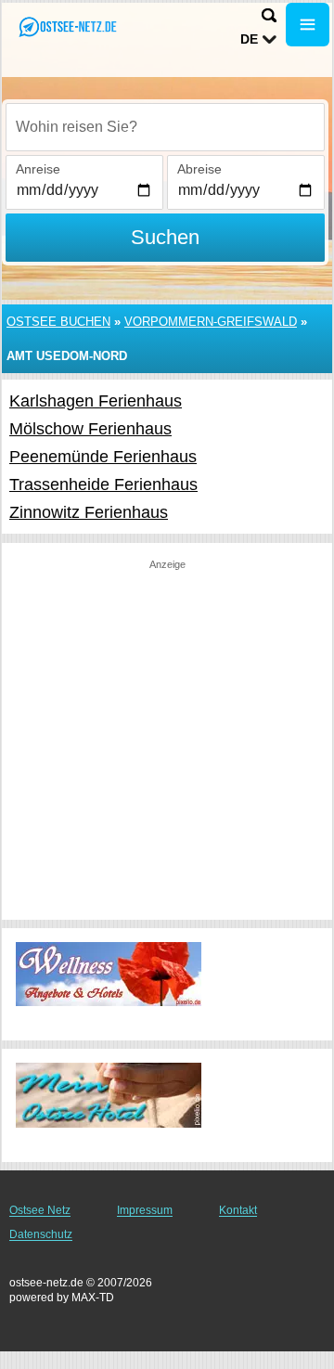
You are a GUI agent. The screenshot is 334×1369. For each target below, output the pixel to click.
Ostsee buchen (58, 322)
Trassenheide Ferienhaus (103, 484)
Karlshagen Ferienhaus (95, 401)
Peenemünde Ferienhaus (103, 456)
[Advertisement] (167, 739)
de (249, 39)
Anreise (38, 168)
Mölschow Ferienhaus (90, 429)
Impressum (145, 1210)
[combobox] (165, 127)
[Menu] (307, 24)
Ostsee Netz (40, 1210)
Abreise (199, 168)
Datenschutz (40, 1234)
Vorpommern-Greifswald (210, 322)
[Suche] (269, 15)
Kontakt (238, 1210)
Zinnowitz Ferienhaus (88, 512)
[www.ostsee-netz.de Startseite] (69, 26)
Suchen (165, 237)
